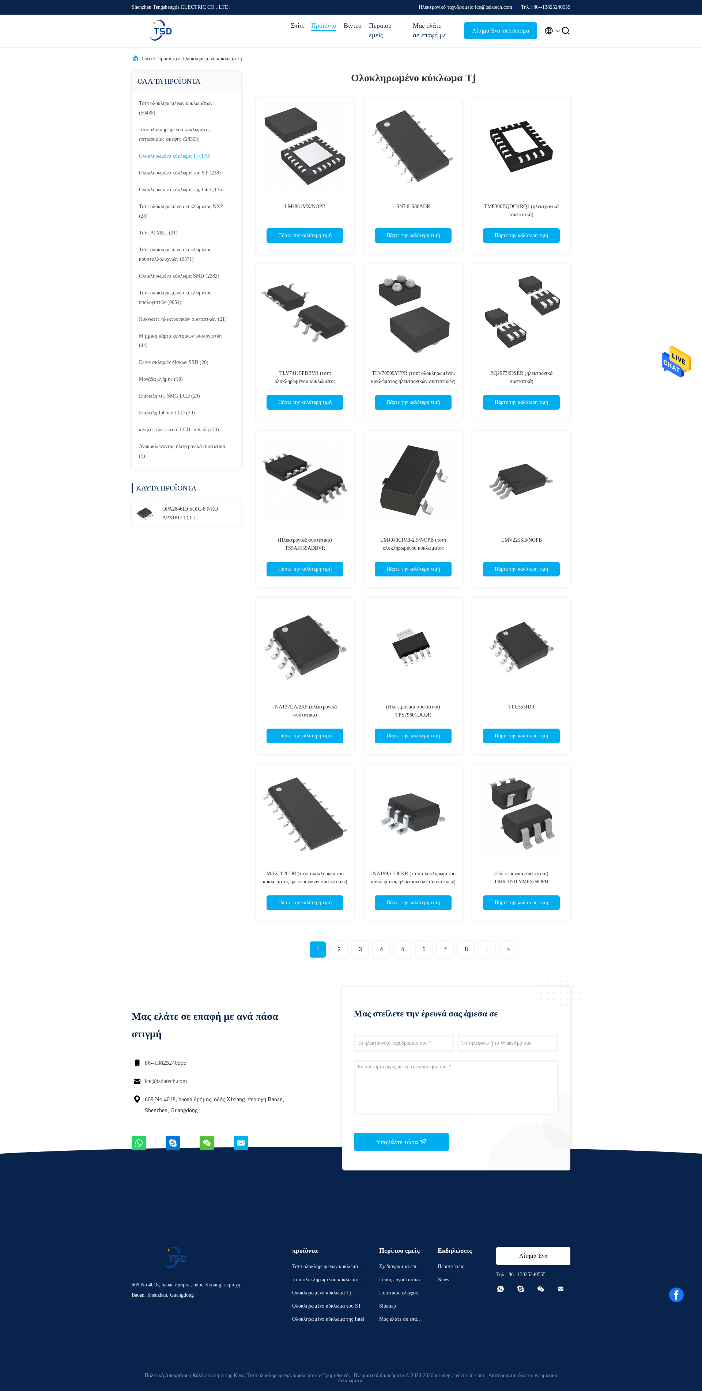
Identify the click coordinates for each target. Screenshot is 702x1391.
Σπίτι (297, 25)
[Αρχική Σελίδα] (161, 31)
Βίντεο (353, 25)
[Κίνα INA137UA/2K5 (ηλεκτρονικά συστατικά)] (305, 646)
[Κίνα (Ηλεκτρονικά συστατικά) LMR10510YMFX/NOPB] (521, 813)
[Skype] (183, 1148)
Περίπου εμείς (380, 30)
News (443, 1279)
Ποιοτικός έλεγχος (398, 1293)
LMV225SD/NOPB (521, 540)
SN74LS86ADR (413, 206)
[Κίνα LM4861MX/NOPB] (305, 146)
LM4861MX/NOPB (304, 206)
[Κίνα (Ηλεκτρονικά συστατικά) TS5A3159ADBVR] (305, 480)
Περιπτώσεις (451, 1266)
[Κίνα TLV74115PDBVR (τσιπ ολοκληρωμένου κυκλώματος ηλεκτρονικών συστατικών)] (305, 313)
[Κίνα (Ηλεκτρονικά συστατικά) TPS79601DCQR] (413, 646)
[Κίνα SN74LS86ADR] (413, 146)
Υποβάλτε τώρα (398, 1142)
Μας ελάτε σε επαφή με (429, 30)
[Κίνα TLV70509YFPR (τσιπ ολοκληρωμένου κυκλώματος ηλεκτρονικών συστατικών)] (413, 313)
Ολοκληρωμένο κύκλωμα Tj (212, 58)
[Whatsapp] (149, 1148)
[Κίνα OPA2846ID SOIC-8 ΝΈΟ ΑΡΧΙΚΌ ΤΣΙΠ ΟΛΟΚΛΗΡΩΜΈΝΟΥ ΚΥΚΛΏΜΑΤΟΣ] (145, 513)
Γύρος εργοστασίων (399, 1279)
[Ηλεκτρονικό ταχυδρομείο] (250, 1148)
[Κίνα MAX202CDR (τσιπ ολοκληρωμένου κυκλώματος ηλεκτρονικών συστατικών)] (305, 813)
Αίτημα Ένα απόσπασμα (500, 30)
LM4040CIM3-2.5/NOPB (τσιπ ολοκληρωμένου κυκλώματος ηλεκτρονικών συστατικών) (413, 548)
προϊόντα (167, 58)
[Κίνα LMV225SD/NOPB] (521, 480)
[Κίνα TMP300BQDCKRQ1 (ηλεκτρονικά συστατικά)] (521, 146)
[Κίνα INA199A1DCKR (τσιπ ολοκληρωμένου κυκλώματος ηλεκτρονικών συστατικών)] (413, 813)
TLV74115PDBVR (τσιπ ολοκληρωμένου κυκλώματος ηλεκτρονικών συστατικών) (305, 381)
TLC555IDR (521, 707)
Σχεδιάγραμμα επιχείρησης (400, 1267)
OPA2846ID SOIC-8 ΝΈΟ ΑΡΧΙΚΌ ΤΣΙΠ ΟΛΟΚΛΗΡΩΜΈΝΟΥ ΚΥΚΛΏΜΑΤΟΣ (190, 514)
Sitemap (387, 1306)
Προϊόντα (323, 25)
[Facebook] (676, 1294)
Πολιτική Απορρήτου (167, 1375)
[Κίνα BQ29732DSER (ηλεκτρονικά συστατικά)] (521, 313)
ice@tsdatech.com (166, 1081)
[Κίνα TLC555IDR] (521, 646)
